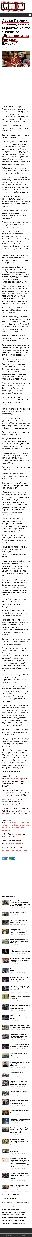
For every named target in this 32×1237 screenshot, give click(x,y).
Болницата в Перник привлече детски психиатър (19, 1111)
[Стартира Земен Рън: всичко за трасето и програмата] (5, 1122)
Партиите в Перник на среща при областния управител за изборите (19, 941)
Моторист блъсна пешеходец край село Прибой (19, 1186)
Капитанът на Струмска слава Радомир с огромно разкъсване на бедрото (20, 996)
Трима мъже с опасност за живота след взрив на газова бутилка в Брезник (19, 1036)
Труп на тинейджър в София (10, 1209)
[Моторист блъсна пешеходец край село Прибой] (5, 1188)
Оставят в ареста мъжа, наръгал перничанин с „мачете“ (20, 978)
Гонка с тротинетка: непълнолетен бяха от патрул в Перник (20, 1017)
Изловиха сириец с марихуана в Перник (20, 969)
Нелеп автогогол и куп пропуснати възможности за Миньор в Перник (19, 1141)
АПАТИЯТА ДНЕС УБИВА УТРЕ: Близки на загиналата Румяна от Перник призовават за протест (19, 1176)
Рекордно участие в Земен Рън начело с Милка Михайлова (19, 1092)
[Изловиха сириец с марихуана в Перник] (5, 972)
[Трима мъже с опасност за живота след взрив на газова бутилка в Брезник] (5, 1038)
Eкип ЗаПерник (21, 907)
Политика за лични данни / (10, 1206)
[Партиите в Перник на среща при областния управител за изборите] (5, 943)
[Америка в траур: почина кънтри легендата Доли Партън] (5, 953)
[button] (30, 15)
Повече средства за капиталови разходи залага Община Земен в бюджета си (20, 960)
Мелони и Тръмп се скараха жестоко (13, 1223)
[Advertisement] (16, 85)
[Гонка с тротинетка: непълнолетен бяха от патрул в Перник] (5, 1019)
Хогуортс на (13, 843)
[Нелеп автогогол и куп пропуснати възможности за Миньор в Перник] (5, 1143)
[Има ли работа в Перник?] (5, 915)
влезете (10, 1202)
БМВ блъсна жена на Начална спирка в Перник (19, 921)
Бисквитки (13, 1230)
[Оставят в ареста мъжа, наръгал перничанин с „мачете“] (5, 981)
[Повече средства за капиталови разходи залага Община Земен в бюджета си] (5, 962)
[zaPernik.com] (13, 12)
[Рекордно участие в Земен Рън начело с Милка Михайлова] (5, 1095)
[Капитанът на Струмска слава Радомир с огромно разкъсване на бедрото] (5, 998)
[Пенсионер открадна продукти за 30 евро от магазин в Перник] (5, 1029)
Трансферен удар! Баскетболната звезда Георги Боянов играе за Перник (19, 930)
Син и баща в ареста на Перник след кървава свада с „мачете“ (19, 1045)
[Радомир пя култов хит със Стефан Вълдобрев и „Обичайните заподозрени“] (5, 1084)
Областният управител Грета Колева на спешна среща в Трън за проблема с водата (20, 1101)
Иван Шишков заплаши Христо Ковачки (14, 1217)
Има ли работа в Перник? (18, 913)
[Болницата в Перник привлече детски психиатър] (5, 1114)
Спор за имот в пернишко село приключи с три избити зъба (19, 987)
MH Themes (26, 1235)
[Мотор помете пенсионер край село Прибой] (5, 1151)
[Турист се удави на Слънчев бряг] (5, 1057)
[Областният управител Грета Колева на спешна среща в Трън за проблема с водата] (5, 1103)
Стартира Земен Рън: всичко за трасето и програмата (20, 1120)
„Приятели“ (9, 792)
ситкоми (18, 834)
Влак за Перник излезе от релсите (18, 1073)
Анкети (3, 1230)
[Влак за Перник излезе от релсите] (5, 1076)
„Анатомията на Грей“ (15, 778)
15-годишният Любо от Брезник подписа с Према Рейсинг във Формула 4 (20, 1063)
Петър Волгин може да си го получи (13, 1220)
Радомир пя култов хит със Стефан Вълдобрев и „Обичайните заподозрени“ (18, 1082)
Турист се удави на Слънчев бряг (18, 1054)
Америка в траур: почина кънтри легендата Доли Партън (20, 950)
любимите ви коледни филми (16, 850)
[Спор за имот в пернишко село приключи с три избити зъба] (5, 989)
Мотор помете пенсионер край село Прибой (19, 1150)
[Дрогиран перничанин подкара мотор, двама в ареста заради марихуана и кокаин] (5, 1009)
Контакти (20, 1206)
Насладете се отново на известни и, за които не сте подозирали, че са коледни (16, 826)
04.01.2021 (6, 47)
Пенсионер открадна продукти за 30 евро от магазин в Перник (20, 1026)
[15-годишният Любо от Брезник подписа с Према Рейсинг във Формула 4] (5, 1065)
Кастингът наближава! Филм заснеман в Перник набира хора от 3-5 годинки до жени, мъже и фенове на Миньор (20, 903)
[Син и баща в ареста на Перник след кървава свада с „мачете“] (5, 1048)
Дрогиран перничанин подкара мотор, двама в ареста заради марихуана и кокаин (20, 1006)
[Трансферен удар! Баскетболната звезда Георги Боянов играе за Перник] (5, 933)
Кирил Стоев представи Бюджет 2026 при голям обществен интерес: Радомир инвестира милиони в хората (20, 1130)
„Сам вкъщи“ (12, 804)
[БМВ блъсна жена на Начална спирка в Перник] (5, 924)
